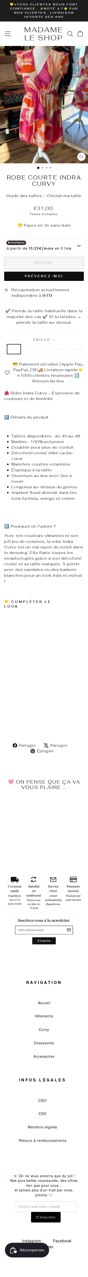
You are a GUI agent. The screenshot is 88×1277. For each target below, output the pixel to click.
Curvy (44, 1029)
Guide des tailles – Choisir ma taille (44, 195)
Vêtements (44, 1015)
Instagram (31, 1241)
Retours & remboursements (42, 1140)
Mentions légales (42, 1126)
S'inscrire (45, 1217)
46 (59, 349)
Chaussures (44, 1042)
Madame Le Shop (43, 34)
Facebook (62, 1241)
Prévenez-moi (44, 276)
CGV (42, 1113)
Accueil (44, 1002)
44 (44, 349)
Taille (44, 340)
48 (74, 349)
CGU (42, 1100)
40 (14, 349)
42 (29, 349)
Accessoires (43, 1056)
